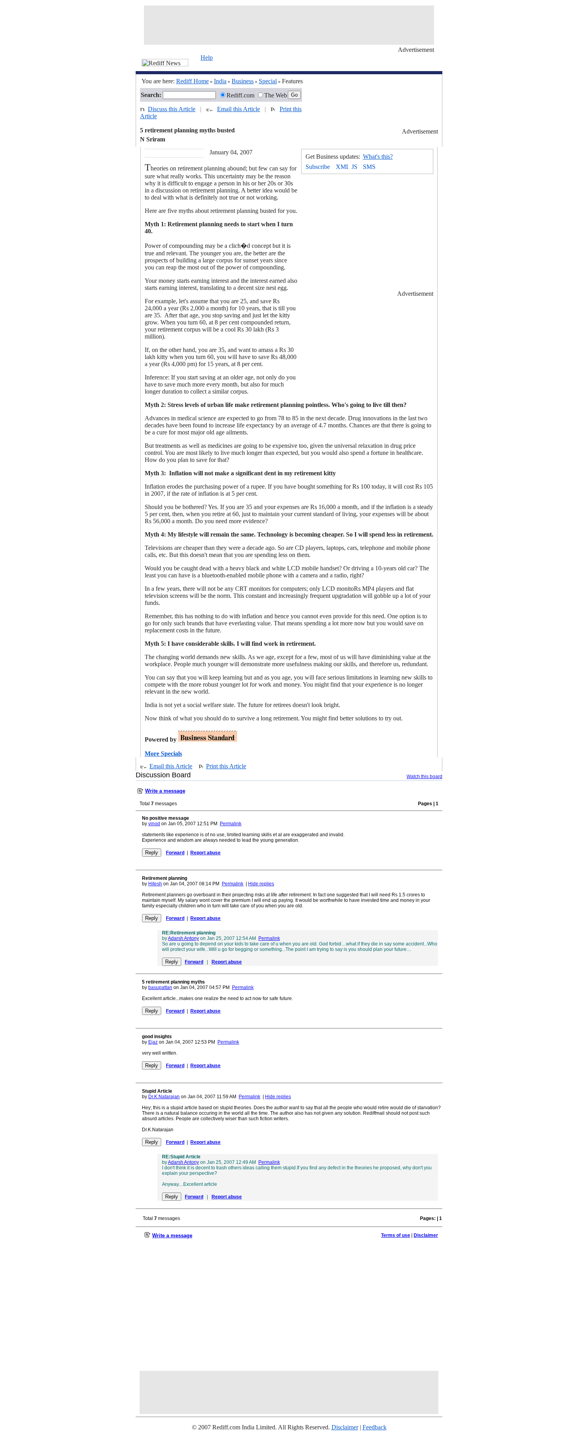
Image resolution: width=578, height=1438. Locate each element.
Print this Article (226, 766)
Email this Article (238, 109)
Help (207, 57)
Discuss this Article (171, 109)
